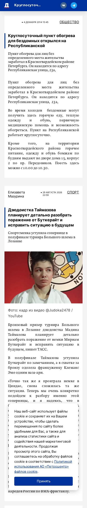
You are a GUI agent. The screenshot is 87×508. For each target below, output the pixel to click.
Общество (69, 22)
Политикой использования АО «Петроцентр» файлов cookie (43, 466)
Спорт (73, 192)
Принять (43, 481)
